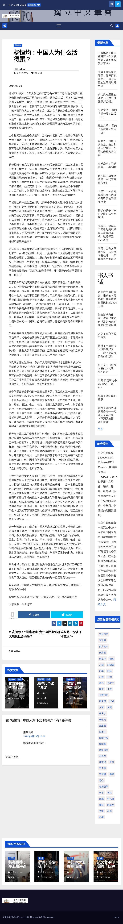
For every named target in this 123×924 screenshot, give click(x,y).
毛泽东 (102, 756)
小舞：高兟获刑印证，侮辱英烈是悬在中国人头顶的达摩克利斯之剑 (107, 79)
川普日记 (103, 695)
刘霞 (101, 677)
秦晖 (112, 774)
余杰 (112, 658)
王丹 (112, 762)
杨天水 (102, 713)
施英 (109, 707)
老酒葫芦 (103, 786)
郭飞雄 (110, 798)
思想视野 (18, 45)
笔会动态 (70, 679)
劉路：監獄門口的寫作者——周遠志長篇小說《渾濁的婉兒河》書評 (107, 415)
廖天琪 (102, 701)
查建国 (102, 725)
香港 (101, 811)
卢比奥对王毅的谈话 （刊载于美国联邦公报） (107, 98)
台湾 (109, 677)
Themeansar (49, 917)
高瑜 (101, 817)
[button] (111, 25)
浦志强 (102, 762)
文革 (101, 707)
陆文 (101, 804)
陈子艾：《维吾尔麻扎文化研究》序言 (107, 368)
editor (22, 69)
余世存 (102, 658)
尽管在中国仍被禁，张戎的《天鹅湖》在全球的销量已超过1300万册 (107, 299)
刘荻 (109, 671)
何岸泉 (102, 652)
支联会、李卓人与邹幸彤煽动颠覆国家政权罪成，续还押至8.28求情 (107, 233)
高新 (109, 811)
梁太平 (102, 731)
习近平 (102, 640)
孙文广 (110, 683)
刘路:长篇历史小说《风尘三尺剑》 (107, 384)
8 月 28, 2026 (106, 872)
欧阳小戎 (103, 738)
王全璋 (102, 768)
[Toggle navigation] (58, 26)
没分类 (11, 858)
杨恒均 (38, 73)
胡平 (101, 792)
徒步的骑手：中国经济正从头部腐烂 (107, 214)
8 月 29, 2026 (76, 872)
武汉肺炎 (103, 750)
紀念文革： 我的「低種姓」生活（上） (107, 129)
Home (116, 917)
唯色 (101, 683)
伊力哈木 (103, 646)
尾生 (101, 689)
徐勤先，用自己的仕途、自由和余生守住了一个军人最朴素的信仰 (107, 148)
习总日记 (103, 634)
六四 (101, 664)
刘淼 (101, 671)
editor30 (16, 877)
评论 (19, 679)
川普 (109, 689)
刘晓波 (110, 664)
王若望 (102, 774)
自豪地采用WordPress (13, 917)
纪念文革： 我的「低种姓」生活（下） (107, 113)
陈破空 (110, 804)
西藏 (101, 798)
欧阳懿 (102, 744)
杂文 (48, 679)
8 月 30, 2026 (47, 872)
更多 (100, 428)
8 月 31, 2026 (17, 872)
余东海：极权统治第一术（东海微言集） (107, 179)
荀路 (109, 792)
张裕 (112, 701)
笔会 (101, 780)
